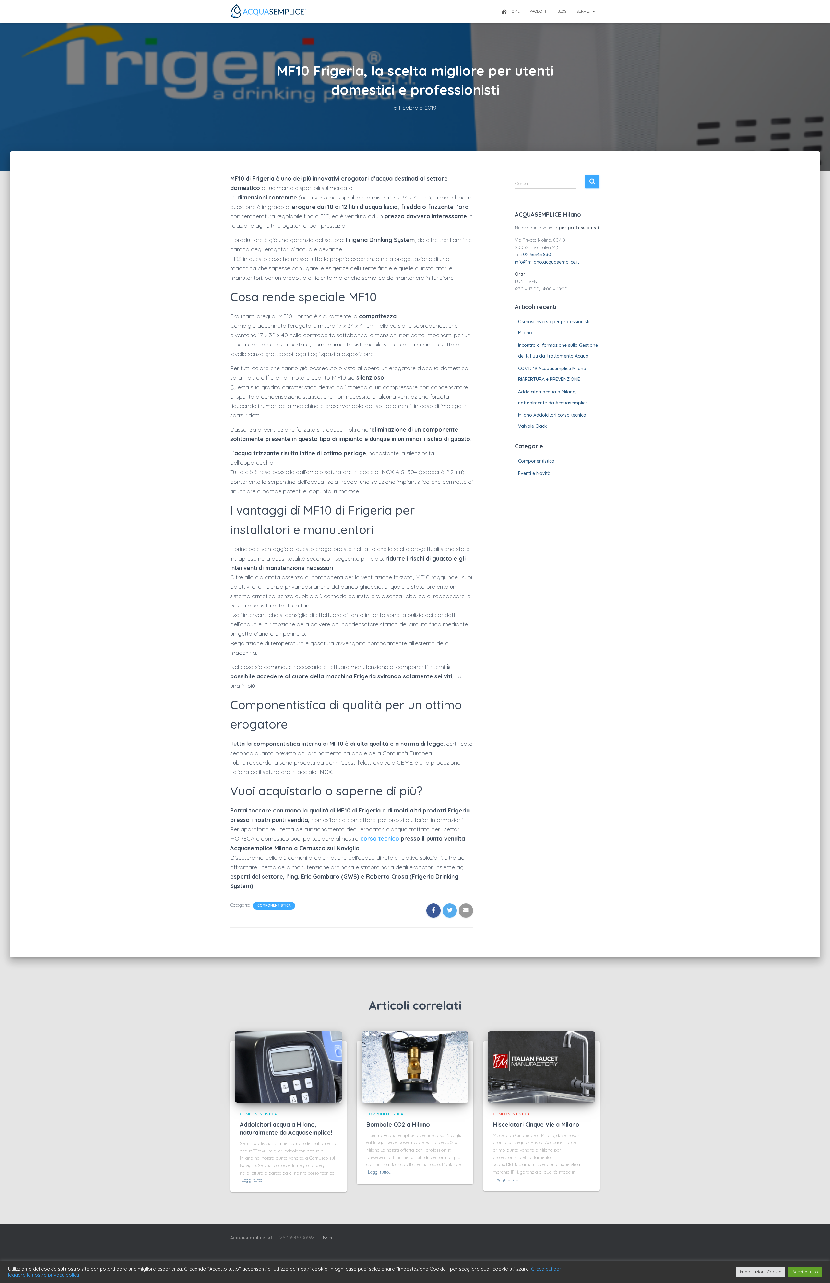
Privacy (326, 1238)
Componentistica (273, 905)
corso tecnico (379, 838)
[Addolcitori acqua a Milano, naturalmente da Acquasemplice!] (288, 1067)
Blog (562, 11)
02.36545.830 (537, 254)
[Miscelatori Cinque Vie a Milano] (541, 1067)
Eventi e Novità (534, 473)
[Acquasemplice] (268, 11)
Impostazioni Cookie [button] (760, 1271)
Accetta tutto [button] (805, 1271)
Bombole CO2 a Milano (398, 1124)
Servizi (584, 11)
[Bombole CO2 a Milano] (415, 1067)
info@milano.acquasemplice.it (547, 262)
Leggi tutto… (253, 1180)
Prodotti (538, 11)
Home (514, 11)
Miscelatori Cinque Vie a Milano (536, 1124)
